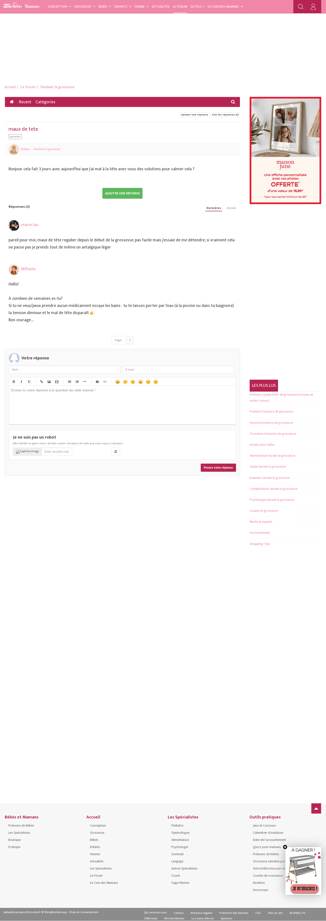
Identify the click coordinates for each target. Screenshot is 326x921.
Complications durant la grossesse (273, 489)
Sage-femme (180, 882)
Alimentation (180, 840)
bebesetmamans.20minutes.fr (22, 912)
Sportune (226, 918)
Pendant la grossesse (57, 87)
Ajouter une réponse (194, 115)
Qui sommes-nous (155, 912)
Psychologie (179, 847)
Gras (13, 381)
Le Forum (180, 6)
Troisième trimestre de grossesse (273, 433)
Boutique (14, 840)
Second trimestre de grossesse (271, 422)
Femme (140, 6)
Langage (177, 861)
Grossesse (83, 6)
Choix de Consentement (83, 912)
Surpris (132, 381)
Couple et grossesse (264, 510)
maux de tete (23, 129)
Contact (179, 913)
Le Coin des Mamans (224, 6)
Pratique (14, 847)
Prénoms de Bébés (21, 825)
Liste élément (84, 381)
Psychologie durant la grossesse (272, 499)
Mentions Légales (201, 913)
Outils (195, 6)
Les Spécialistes (19, 832)
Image (49, 381)
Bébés (103, 6)
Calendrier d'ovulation (268, 832)
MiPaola (28, 269)
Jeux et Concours (264, 825)
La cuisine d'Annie (202, 918)
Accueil (10, 87)
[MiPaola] (14, 269)
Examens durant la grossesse (270, 478)
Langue (140, 381)
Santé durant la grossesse (268, 466)
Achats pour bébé (262, 444)
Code (104, 381)
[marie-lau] (14, 225)
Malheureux (148, 381)
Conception (58, 6)
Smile (125, 381)
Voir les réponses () (225, 115)
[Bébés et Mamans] (21, 6)
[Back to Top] (316, 808)
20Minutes (150, 918)
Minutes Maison (174, 918)
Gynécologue (180, 832)
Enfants (121, 6)
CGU (258, 913)
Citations (97, 381)
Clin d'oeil (155, 381)
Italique (21, 381)
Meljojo (25, 149)
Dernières (213, 208)
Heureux (117, 381)
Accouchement (260, 532)
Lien (41, 381)
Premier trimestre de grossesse (271, 411)
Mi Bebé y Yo (297, 913)
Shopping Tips (260, 544)
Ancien (231, 208)
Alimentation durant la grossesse (272, 455)
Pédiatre (177, 825)
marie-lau (29, 224)
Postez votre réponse (218, 467)
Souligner (28, 381)
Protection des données (233, 913)
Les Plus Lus (264, 385)
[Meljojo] (14, 149)
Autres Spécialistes (184, 868)
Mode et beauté (261, 521)
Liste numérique (76, 381)
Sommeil (177, 854)
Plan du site (275, 913)
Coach (175, 875)
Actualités (161, 6)
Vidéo (56, 381)
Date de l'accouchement (269, 840)
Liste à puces (69, 381)
